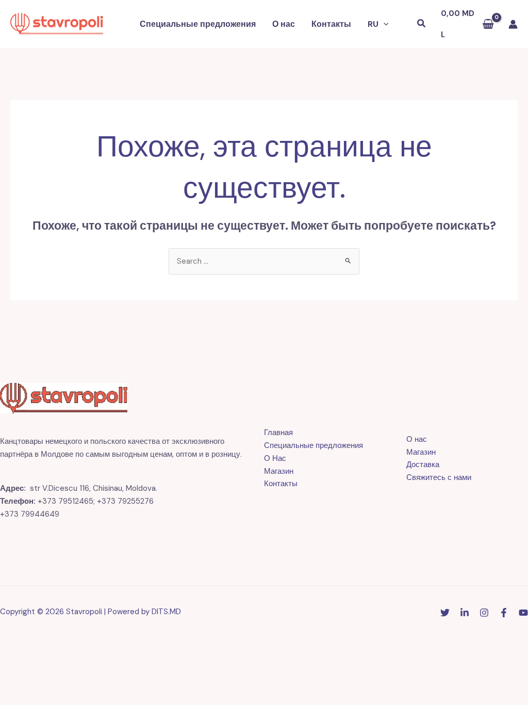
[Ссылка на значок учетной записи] (513, 24)
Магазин (278, 471)
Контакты (331, 24)
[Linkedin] (464, 612)
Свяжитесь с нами (438, 477)
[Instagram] (484, 612)
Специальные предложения (198, 24)
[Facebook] (503, 612)
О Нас (275, 458)
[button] (383, 24)
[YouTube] (523, 612)
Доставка (422, 464)
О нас (283, 24)
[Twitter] (445, 612)
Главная (278, 432)
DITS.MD (166, 611)
